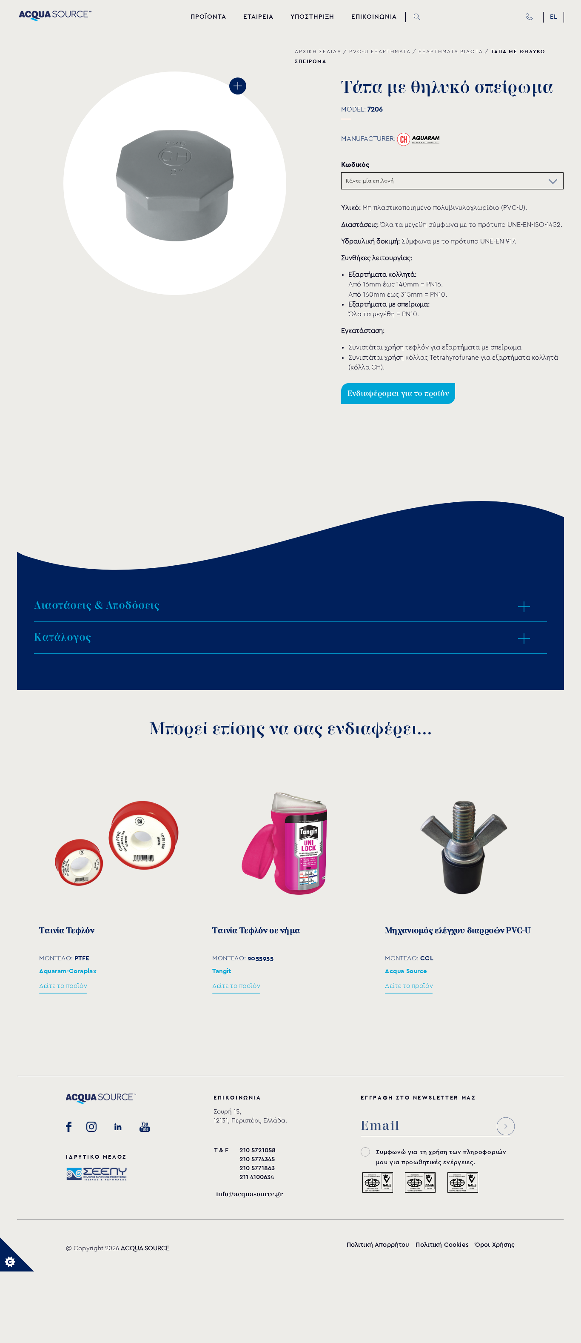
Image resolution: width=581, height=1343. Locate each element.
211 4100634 (256, 1177)
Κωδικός (355, 164)
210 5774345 (257, 1159)
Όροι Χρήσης (495, 1245)
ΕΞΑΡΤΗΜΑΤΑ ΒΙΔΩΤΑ (451, 51)
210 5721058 (257, 1150)
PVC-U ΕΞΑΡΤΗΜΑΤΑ (379, 51)
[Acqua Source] (55, 18)
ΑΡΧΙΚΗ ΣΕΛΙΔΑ (318, 51)
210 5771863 (257, 1168)
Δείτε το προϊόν (63, 986)
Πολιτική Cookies (442, 1245)
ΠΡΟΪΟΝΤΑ (208, 17)
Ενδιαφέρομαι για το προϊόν (398, 393)
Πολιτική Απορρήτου (378, 1245)
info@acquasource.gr (249, 1194)
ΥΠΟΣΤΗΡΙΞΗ (312, 17)
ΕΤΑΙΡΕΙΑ (258, 17)
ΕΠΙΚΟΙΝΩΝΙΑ (374, 17)
